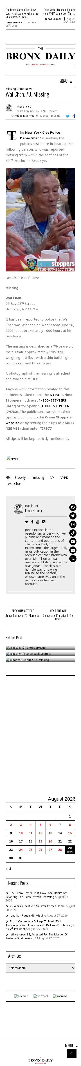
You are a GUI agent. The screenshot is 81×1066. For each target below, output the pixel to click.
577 (53, 400)
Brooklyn (20, 477)
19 (40, 841)
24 (21, 849)
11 (30, 833)
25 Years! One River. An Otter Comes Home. (37, 906)
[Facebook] (72, 507)
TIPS (62, 400)
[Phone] (72, 558)
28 (60, 849)
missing (38, 477)
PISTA (64, 406)
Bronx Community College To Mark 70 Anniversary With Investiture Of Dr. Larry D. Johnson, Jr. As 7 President (40, 925)
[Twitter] (72, 515)
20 (50, 841)
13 (50, 833)
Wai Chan (15, 483)
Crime (20, 89)
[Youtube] (72, 541)
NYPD (64, 477)
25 (30, 849)
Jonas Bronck (14, 22)
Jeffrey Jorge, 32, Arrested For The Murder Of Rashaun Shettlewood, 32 (37, 936)
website (12, 422)
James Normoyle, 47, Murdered (22, 615)
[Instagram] (72, 524)
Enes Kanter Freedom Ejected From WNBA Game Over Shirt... (59, 11)
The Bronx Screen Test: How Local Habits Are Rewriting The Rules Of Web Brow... (22, 13)
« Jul (8, 869)
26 (40, 849)
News (28, 89)
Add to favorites (24, 115)
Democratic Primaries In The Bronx (58, 617)
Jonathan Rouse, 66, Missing (28, 915)
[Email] (72, 550)
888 (48, 406)
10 (21, 833)
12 (40, 833)
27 (50, 849)
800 (46, 400)
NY (52, 477)
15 (70, 833)
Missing (11, 89)
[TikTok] (72, 533)
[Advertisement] (40, 736)
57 (55, 406)
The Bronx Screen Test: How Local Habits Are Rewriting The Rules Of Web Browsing (37, 895)
